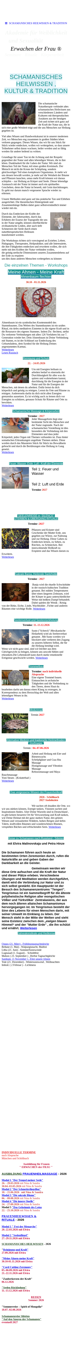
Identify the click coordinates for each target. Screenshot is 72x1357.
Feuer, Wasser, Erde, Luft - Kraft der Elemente (36, 463)
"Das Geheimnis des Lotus (27, 1207)
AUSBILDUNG (12, 1174)
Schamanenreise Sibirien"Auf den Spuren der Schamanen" (21, 1318)
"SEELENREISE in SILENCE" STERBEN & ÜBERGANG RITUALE (36, 517)
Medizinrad (36, 709)
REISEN (36, 1297)
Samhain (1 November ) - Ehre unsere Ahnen (26, 959)
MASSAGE (49, 1174)
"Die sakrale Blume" (24, 1195)
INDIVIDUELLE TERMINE (19, 1152)
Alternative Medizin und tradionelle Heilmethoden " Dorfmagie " (36, 742)
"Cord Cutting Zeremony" (17, 1267)
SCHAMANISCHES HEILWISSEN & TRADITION (38, 23)
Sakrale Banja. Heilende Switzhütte (36, 574)
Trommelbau (36, 666)
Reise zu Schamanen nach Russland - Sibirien (36, 838)
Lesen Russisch (10, 352)
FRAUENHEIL (32, 1174)
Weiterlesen (8, 349)
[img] (36, 10)
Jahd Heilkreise (36, 933)
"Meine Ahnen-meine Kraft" (18, 1258)
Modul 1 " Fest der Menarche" (19, 1226)
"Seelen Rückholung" (14, 1287)
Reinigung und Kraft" (15, 1249)
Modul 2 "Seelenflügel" (15, 1235)
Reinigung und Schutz (36, 358)
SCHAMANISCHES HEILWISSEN (22, 1244)
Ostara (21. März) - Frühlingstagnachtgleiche (25, 943)
